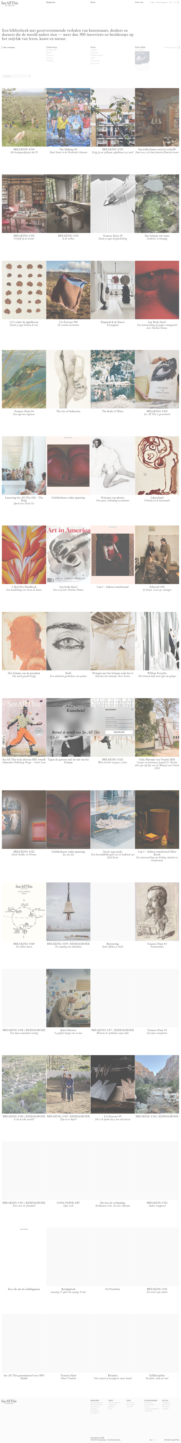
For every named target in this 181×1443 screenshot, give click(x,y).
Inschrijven (119, 732)
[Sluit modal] (132, 709)
